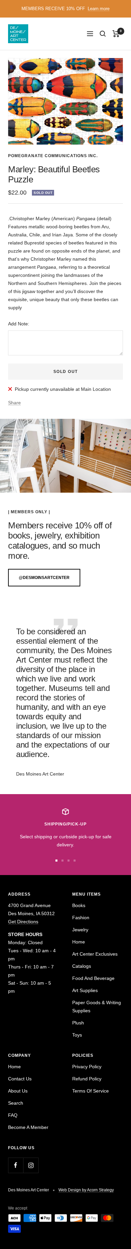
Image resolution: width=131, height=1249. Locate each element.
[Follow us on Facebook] (15, 1165)
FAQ (12, 1115)
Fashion (80, 917)
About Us (18, 1091)
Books (78, 905)
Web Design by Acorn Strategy (86, 1190)
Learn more (99, 8)
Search (15, 1103)
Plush (78, 1022)
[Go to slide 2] (62, 861)
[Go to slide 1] (56, 861)
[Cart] (116, 33)
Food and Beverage (93, 978)
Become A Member (28, 1127)
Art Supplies (85, 990)
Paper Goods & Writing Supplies (96, 1006)
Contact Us (20, 1078)
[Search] (103, 34)
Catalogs (81, 966)
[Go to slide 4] (75, 861)
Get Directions (23, 921)
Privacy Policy (86, 1066)
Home (78, 942)
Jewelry (80, 929)
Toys (77, 1035)
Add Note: (18, 323)
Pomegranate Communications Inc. (53, 155)
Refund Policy (86, 1078)
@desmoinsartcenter (44, 577)
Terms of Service (90, 1091)
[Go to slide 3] (69, 861)
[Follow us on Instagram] (30, 1165)
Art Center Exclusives (95, 954)
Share (14, 402)
